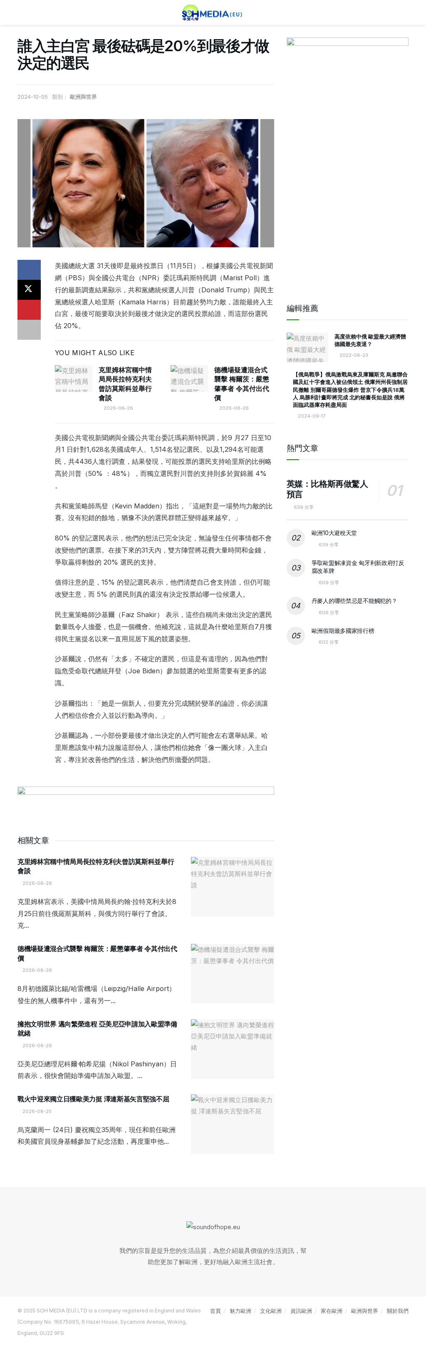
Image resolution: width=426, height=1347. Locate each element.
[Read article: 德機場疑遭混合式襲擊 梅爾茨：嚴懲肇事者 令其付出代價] (189, 378)
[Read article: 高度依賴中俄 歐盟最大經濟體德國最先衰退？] (307, 348)
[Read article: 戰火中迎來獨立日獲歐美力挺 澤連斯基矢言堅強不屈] (232, 1124)
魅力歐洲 (240, 1310)
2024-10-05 (32, 96)
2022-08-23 (353, 355)
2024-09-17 (311, 416)
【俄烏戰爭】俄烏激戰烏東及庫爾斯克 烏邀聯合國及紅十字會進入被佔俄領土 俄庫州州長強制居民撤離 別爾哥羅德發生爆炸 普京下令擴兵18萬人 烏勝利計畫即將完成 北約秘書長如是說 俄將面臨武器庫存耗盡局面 (350, 389)
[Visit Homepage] (213, 12)
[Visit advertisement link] (145, 802)
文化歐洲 (271, 1310)
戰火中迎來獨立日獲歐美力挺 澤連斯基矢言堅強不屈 (93, 1099)
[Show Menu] (21, 12)
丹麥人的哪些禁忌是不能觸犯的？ (354, 600)
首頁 (215, 1310)
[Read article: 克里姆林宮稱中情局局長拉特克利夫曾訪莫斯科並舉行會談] (73, 378)
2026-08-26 (117, 408)
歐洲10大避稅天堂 (334, 532)
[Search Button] (405, 12)
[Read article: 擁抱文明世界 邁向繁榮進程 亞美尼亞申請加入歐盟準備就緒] (232, 1049)
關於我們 (398, 1310)
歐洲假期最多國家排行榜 (343, 630)
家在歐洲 (331, 1310)
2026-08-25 (36, 1111)
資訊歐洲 (301, 1310)
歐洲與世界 (83, 96)
